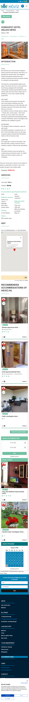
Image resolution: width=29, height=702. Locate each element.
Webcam (3, 607)
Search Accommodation (19, 432)
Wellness (3, 630)
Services (21, 36)
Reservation (13, 36)
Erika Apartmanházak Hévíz (11, 372)
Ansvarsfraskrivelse (6, 670)
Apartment (5, 324)
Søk (14, 453)
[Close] (21, 238)
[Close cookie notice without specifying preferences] (27, 681)
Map (2, 39)
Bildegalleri (4, 652)
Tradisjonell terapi (6, 616)
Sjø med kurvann (5, 605)
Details (24, 337)
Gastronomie (4, 649)
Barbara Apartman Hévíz (10, 327)
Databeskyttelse (5, 667)
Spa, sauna (4, 638)
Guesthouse (5, 529)
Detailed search (14, 456)
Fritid (2, 633)
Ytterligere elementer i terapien (9, 619)
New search (6, 16)
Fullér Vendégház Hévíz (10, 416)
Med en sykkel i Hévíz (7, 635)
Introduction (4, 36)
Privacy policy (24, 683)
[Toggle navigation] (26, 6)
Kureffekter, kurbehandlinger (9, 621)
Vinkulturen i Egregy (6, 647)
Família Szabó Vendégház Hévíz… (13, 532)
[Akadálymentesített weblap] (26, 1)
